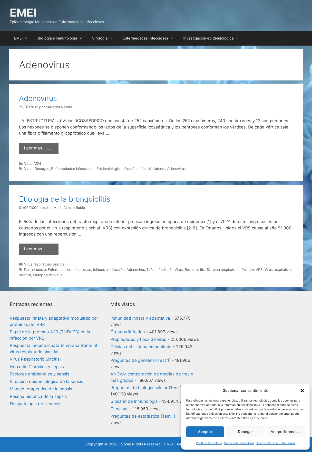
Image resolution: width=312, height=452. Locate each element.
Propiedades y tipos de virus (138, 339)
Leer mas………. (39, 148)
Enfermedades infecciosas (145, 38)
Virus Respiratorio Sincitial (35, 359)
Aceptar (205, 431)
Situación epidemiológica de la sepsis (46, 381)
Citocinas (119, 408)
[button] (302, 390)
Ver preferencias (286, 431)
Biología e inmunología (57, 38)
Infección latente (151, 169)
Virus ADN (32, 163)
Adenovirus (38, 98)
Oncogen (41, 169)
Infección (129, 169)
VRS (259, 269)
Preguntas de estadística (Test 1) (142, 416)
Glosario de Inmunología (134, 401)
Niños (151, 269)
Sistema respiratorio (223, 269)
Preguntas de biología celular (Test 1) (146, 387)
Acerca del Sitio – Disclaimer (275, 443)
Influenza (100, 269)
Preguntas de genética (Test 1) (140, 360)
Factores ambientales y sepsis (39, 374)
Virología (99, 38)
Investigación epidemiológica (208, 38)
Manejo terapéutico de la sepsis (41, 388)
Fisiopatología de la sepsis (35, 403)
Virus (28, 169)
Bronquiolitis (195, 269)
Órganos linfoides (127, 331)
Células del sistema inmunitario (141, 346)
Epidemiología (108, 169)
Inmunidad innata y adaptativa (140, 318)
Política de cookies (209, 443)
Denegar (245, 431)
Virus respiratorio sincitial (44, 264)
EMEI (23, 12)
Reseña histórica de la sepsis (38, 396)
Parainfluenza (35, 269)
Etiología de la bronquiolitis (64, 199)
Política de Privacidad (239, 443)
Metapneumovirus (47, 275)
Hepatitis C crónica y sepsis (37, 366)
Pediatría (165, 269)
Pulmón (248, 269)
